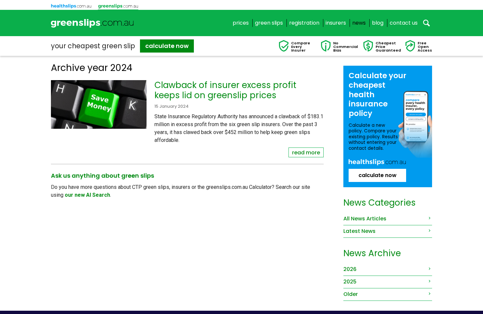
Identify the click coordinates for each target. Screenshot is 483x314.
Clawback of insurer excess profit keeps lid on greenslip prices (225, 90)
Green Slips (269, 23)
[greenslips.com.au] (92, 23)
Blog (377, 23)
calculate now (167, 46)
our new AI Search (87, 195)
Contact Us (404, 23)
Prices (241, 23)
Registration (304, 23)
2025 (349, 281)
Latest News (359, 231)
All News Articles (364, 218)
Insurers (336, 23)
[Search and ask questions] (426, 23)
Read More (306, 152)
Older (350, 294)
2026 (349, 269)
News (359, 23)
